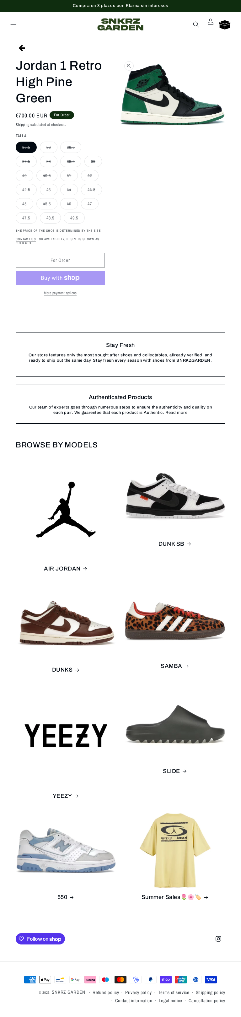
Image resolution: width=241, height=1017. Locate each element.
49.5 (77, 219)
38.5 (74, 162)
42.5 (29, 191)
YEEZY (62, 796)
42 (93, 176)
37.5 (29, 162)
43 (51, 191)
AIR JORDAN (62, 568)
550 (62, 897)
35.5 (29, 148)
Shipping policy (211, 992)
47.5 (29, 219)
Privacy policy (138, 992)
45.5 (50, 205)
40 (27, 176)
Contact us (26, 239)
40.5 (50, 176)
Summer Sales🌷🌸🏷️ (172, 897)
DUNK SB (171, 544)
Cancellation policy (207, 1000)
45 (27, 205)
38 (51, 162)
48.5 (53, 219)
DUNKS (62, 670)
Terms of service (174, 992)
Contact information (134, 1000)
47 (93, 205)
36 (51, 148)
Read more (176, 412)
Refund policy (106, 992)
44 (72, 191)
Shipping (22, 124)
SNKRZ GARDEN (68, 992)
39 (96, 162)
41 (72, 176)
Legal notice (170, 1000)
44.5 (95, 191)
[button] (13, 24)
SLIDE (171, 771)
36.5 (74, 148)
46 (72, 205)
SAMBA (171, 666)
